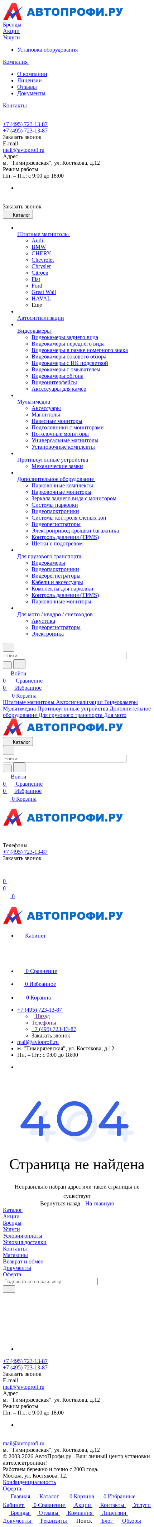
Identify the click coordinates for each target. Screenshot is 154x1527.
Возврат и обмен (23, 1261)
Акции (11, 1216)
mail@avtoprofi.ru (23, 150)
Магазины (15, 1255)
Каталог (13, 1210)
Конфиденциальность (29, 1482)
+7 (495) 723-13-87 (25, 124)
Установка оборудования (47, 50)
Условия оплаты (22, 1236)
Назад (42, 1016)
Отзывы (27, 87)
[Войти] (6, 874)
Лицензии (29, 80)
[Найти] (19, 664)
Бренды (12, 1223)
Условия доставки (25, 1242)
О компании (32, 74)
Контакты (15, 1249)
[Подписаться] (9, 1289)
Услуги (11, 1229)
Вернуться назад (60, 1203)
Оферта (12, 1274)
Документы (31, 93)
